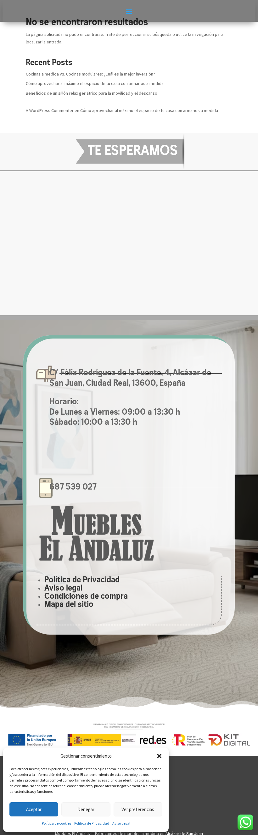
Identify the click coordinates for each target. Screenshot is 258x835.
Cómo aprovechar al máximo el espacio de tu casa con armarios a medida (95, 83)
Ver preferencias (137, 809)
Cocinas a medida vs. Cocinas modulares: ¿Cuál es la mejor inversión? (90, 74)
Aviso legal (63, 588)
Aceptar (34, 809)
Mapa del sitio (68, 605)
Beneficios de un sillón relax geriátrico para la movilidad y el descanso (91, 93)
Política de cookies (56, 823)
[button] (159, 756)
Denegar (85, 809)
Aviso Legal (121, 823)
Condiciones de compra (86, 597)
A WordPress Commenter (50, 110)
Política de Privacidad (91, 823)
